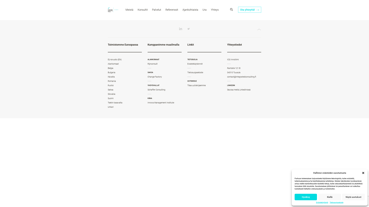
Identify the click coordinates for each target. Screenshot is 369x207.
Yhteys (215, 9)
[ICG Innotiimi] (113, 10)
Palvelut (156, 9)
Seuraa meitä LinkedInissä (239, 90)
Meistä (129, 9)
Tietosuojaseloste (336, 202)
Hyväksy (306, 197)
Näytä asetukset (353, 197)
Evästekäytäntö (322, 202)
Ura (205, 9)
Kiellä (329, 197)
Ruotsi (111, 85)
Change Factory (155, 77)
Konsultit (143, 9)
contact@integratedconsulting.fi (241, 77)
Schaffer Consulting (156, 90)
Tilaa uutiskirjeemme (196, 85)
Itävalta (111, 77)
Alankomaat (113, 64)
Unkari (111, 107)
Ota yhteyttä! (248, 9)
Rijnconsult (153, 64)
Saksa (110, 90)
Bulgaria (111, 72)
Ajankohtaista (190, 9)
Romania (112, 81)
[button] (363, 172)
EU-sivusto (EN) (115, 59)
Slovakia (111, 94)
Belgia (110, 68)
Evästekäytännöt (195, 64)
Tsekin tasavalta (115, 102)
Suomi (110, 98)
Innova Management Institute (161, 102)
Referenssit (171, 9)
